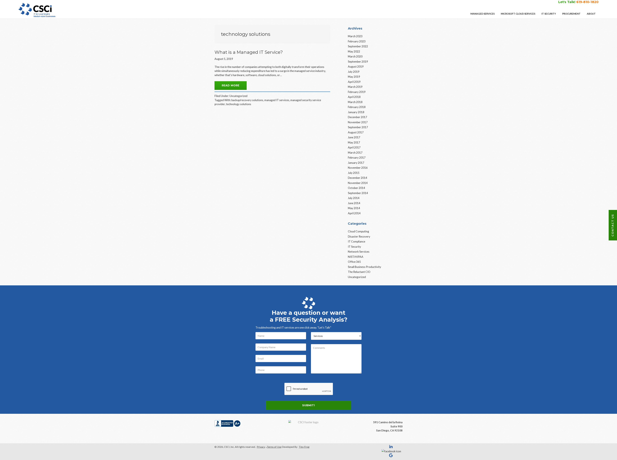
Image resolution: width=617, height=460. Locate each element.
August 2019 (356, 66)
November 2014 (358, 183)
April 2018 (354, 97)
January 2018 (356, 112)
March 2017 (355, 152)
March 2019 (355, 86)
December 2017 (357, 117)
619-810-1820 (587, 2)
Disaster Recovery (359, 236)
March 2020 (355, 56)
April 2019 (354, 81)
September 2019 (358, 61)
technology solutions (238, 104)
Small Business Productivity (364, 267)
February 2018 (357, 107)
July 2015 (353, 172)
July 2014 (353, 198)
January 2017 (356, 162)
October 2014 (356, 188)
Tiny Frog (304, 446)
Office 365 (354, 261)
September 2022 (358, 46)
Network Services (358, 251)
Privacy (261, 446)
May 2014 (354, 208)
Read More (230, 85)
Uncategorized (238, 96)
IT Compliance (356, 241)
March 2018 (355, 102)
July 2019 (353, 71)
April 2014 (354, 213)
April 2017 (354, 147)
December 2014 (357, 177)
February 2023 (357, 41)
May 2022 (354, 51)
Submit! (308, 405)
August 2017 (356, 132)
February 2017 (357, 157)
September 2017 (358, 127)
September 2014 (358, 193)
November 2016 (358, 167)
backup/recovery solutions (247, 100)
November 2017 (358, 122)
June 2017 (354, 137)
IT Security (354, 246)
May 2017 (354, 142)
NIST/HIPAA (355, 256)
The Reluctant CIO (359, 271)
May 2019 (354, 76)
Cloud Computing (358, 231)
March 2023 (355, 36)
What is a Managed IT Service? (249, 52)
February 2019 (357, 92)
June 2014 (354, 203)
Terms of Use (274, 446)
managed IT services (276, 100)
